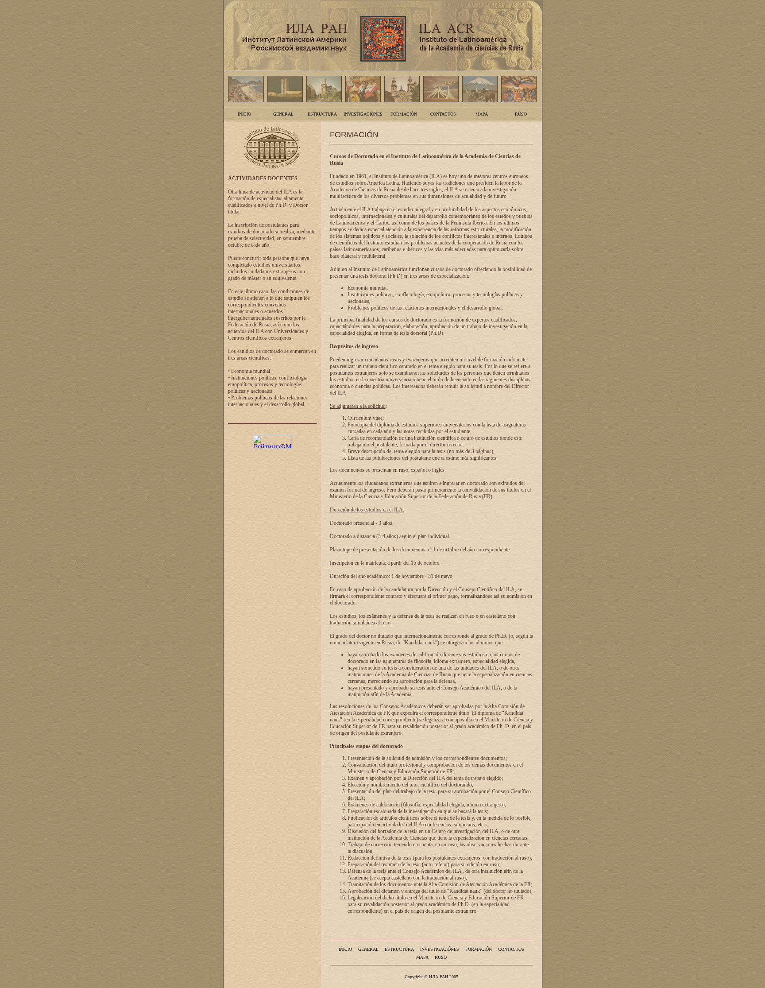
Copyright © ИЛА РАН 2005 (431, 976)
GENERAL (283, 114)
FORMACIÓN (403, 114)
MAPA (481, 114)
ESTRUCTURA (322, 114)
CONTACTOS (443, 114)
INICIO (244, 114)
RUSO (521, 114)
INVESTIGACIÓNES (363, 114)
